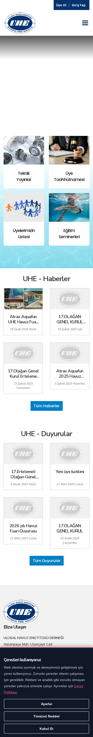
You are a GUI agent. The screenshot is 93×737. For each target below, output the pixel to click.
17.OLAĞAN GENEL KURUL (70, 528)
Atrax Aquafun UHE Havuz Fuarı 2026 (23, 319)
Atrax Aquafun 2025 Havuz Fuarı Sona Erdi (69, 373)
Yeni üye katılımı (70, 471)
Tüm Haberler (47, 406)
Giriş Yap (79, 5)
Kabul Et (46, 729)
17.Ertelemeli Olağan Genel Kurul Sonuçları (23, 474)
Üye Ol (61, 5)
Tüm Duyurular (47, 560)
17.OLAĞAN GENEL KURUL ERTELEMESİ (70, 319)
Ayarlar (46, 704)
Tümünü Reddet (46, 716)
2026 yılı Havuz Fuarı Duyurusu (23, 528)
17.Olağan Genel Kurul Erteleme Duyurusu (23, 373)
